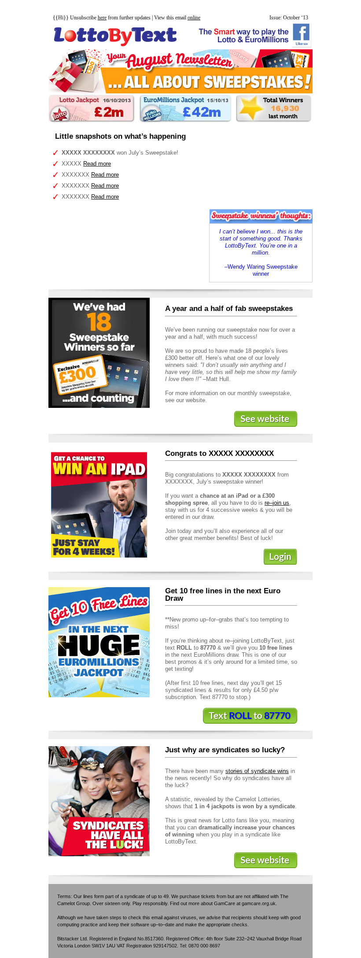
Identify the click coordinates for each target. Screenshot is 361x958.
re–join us (277, 502)
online (194, 18)
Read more (97, 163)
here (102, 18)
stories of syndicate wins (257, 771)
